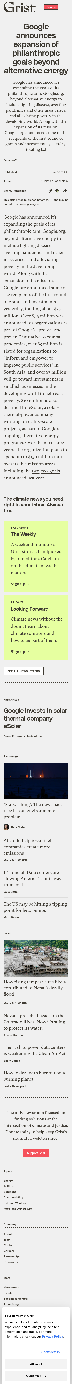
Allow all (36, 1364)
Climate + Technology (54, 180)
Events (8, 1293)
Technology (34, 736)
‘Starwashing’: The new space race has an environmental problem (33, 810)
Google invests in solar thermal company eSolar (35, 717)
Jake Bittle (11, 891)
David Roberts (13, 736)
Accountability (13, 1197)
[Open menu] (64, 7)
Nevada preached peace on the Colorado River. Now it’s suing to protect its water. (34, 1022)
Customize (33, 1375)
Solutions (10, 1191)
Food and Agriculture (18, 1208)
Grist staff (10, 160)
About (8, 1234)
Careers (9, 1250)
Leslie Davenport (15, 1086)
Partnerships (12, 1256)
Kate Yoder (18, 827)
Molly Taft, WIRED (15, 860)
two (35, 470)
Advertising (11, 1304)
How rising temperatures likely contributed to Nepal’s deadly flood (35, 988)
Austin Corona (13, 1035)
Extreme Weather (15, 1203)
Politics (9, 1186)
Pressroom (11, 1262)
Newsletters (11, 1287)
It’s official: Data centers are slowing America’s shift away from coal (32, 878)
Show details (50, 1352)
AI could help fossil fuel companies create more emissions (27, 847)
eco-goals (50, 470)
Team (7, 1239)
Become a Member (16, 1298)
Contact (9, 1245)
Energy (8, 1180)
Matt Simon (11, 917)
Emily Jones (12, 1060)
